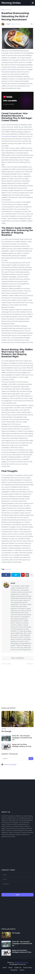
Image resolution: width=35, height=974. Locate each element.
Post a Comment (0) (17, 658)
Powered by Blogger (10, 764)
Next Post (30, 664)
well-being (10, 69)
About (10, 967)
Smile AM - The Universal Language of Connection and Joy (22, 737)
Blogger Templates (21, 962)
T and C (21, 970)
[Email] (27, 575)
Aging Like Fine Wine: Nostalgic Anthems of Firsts (21, 745)
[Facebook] (6, 575)
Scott (13, 583)
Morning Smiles (11, 2)
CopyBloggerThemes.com (17, 964)
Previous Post (6, 664)
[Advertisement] (17, 685)
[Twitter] (15, 575)
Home (3, 9)
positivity (8, 9)
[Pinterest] (23, 575)
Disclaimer (14, 970)
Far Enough (6, 731)
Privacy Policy (27, 967)
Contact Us (17, 967)
